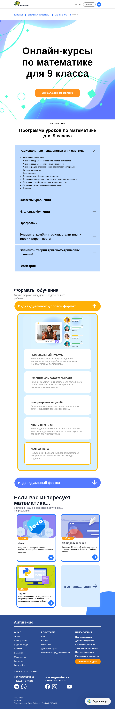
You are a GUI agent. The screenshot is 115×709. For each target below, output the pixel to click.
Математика (61, 15)
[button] (87, 14)
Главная (18, 15)
